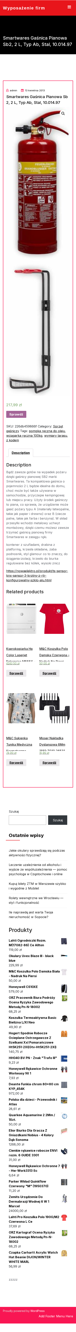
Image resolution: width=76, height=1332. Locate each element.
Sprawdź (16, 414)
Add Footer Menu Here (56, 1316)
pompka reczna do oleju (47, 431)
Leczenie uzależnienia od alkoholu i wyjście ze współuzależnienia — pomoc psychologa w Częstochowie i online (38, 869)
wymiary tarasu (55, 435)
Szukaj (14, 811)
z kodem (12, 440)
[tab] (20, 453)
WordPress (37, 1310)
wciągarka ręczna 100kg (24, 435)
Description (21, 453)
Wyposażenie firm (24, 8)
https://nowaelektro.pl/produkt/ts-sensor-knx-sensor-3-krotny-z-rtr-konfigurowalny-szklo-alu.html (37, 575)
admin (13, 90)
